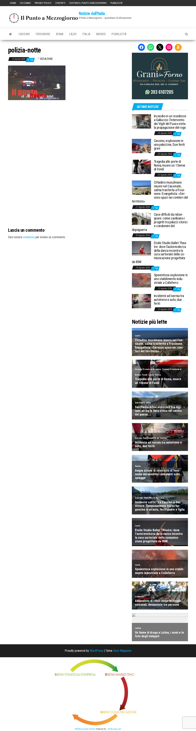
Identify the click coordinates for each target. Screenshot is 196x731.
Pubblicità (116, 3)
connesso (29, 237)
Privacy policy (43, 3)
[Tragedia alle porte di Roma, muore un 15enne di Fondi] (141, 166)
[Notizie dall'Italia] (10, 34)
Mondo (101, 34)
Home (13, 3)
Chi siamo (25, 3)
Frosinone (43, 34)
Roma (59, 34)
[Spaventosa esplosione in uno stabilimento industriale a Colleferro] (141, 280)
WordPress (96, 650)
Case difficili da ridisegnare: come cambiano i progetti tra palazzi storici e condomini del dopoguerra (160, 222)
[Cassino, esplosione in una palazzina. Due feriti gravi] (141, 146)
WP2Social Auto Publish (85, 729)
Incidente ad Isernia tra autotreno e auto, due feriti (169, 299)
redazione (46, 58)
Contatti (60, 3)
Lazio (73, 34)
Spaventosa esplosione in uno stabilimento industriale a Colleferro (171, 279)
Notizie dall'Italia (92, 13)
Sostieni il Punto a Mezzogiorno (88, 3)
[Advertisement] (67, 126)
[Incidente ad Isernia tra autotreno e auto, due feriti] (141, 301)
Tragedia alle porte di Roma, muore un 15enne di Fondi (169, 165)
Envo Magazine (122, 650)
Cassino (24, 34)
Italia (86, 34)
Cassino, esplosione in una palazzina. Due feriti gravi (169, 144)
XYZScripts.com (114, 729)
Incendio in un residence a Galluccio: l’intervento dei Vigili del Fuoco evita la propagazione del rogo (170, 121)
